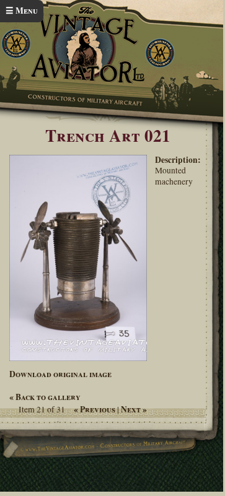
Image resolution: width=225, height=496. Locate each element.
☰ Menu (22, 10)
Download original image (60, 374)
